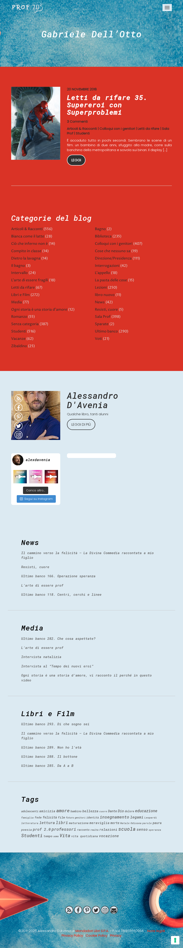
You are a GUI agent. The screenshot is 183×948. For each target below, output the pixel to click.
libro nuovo (104, 294)
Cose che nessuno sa (112, 251)
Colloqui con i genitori (117, 128)
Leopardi (150, 817)
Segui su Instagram (38, 499)
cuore (103, 811)
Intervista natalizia (41, 656)
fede (38, 817)
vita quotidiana (84, 836)
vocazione (109, 835)
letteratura (29, 823)
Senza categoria (25, 324)
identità (92, 817)
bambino (76, 811)
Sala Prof (102, 316)
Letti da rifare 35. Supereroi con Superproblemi (107, 104)
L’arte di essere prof (42, 585)
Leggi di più (81, 424)
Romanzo (19, 316)
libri (62, 822)
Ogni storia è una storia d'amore (39, 309)
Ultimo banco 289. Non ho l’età (51, 747)
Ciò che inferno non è (29, 243)
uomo (56, 836)
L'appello (102, 272)
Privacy (115, 935)
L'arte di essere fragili (29, 280)
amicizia (47, 811)
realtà (94, 829)
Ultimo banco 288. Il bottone (49, 756)
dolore (129, 811)
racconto (83, 829)
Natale (125, 823)
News (100, 302)
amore (63, 810)
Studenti (83, 133)
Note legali (156, 930)
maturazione (79, 823)
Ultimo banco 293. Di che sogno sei (55, 724)
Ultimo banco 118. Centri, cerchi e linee (61, 594)
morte (114, 823)
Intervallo (19, 272)
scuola (127, 829)
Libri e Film (20, 294)
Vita (65, 835)
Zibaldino (19, 346)
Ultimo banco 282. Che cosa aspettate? (58, 638)
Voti (98, 338)
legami (136, 817)
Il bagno (18, 265)
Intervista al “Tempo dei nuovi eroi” (57, 666)
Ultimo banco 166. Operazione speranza (58, 576)
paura (157, 823)
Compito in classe (26, 251)
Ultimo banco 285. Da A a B (47, 765)
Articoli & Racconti (82, 128)
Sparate (101, 324)
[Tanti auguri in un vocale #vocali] (20, 476)
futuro (70, 817)
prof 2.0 (42, 829)
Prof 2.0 (27, 8)
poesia (26, 830)
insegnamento (114, 817)
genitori (80, 817)
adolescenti (29, 811)
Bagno (100, 229)
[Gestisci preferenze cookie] (175, 940)
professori (64, 829)
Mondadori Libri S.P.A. (92, 930)
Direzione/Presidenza (113, 258)
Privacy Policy (72, 935)
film (61, 817)
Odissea (136, 823)
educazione (146, 810)
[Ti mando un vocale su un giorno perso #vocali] (51, 476)
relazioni (108, 829)
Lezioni (101, 287)
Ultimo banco (106, 331)
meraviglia (99, 823)
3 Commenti (77, 121)
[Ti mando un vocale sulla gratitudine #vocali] (35, 476)
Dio (121, 810)
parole (147, 823)
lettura (47, 822)
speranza (155, 829)
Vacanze (18, 338)
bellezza (90, 811)
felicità (50, 817)
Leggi (76, 160)
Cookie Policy (96, 935)
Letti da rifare (148, 128)
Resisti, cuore (106, 309)
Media (16, 302)
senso (142, 829)
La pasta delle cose (111, 280)
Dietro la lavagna (25, 258)
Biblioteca (103, 236)
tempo (48, 836)
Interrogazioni (107, 265)
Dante (112, 811)
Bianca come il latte (27, 236)
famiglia (27, 817)
